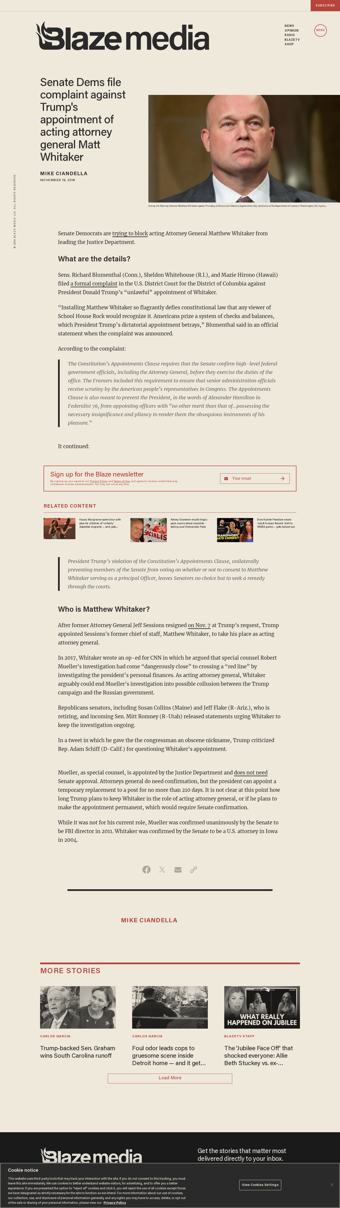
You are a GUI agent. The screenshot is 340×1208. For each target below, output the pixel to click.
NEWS (289, 26)
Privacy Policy (99, 481)
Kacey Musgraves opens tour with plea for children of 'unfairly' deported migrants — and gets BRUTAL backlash (100, 523)
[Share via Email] (178, 870)
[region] (170, 1185)
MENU (320, 30)
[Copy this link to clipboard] (193, 870)
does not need (251, 772)
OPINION (292, 30)
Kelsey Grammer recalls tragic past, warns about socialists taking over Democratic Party (189, 523)
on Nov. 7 (199, 625)
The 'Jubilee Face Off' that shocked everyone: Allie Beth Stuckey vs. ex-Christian (258, 1056)
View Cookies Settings (260, 1185)
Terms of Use (122, 481)
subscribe (325, 5)
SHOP (289, 44)
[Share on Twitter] (162, 870)
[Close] (332, 1184)
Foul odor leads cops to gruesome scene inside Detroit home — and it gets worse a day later (168, 1056)
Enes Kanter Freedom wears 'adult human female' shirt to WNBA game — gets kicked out (275, 523)
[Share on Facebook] (146, 870)
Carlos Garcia (55, 1036)
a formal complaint (93, 284)
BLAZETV (292, 40)
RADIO (290, 35)
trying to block (130, 233)
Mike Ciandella (64, 173)
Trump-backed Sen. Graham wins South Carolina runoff (77, 1052)
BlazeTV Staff (239, 1036)
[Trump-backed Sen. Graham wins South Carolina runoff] (78, 1006)
